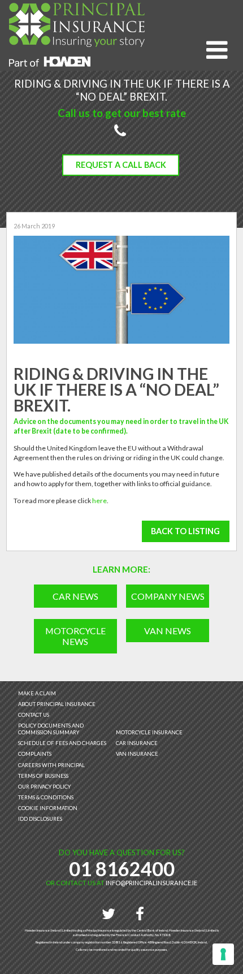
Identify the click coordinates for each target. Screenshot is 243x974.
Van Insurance (137, 754)
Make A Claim (37, 693)
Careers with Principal (51, 765)
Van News (167, 630)
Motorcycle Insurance (149, 732)
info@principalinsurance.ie (151, 882)
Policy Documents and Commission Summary (51, 728)
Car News (75, 596)
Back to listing (185, 531)
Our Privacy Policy (44, 786)
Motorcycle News (75, 636)
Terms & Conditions (45, 797)
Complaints (34, 754)
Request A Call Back (121, 165)
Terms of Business (43, 776)
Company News (168, 596)
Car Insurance (137, 743)
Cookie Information (47, 808)
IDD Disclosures (40, 819)
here (99, 500)
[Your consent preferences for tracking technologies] (223, 954)
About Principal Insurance (57, 704)
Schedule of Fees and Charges (62, 743)
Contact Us (33, 715)
